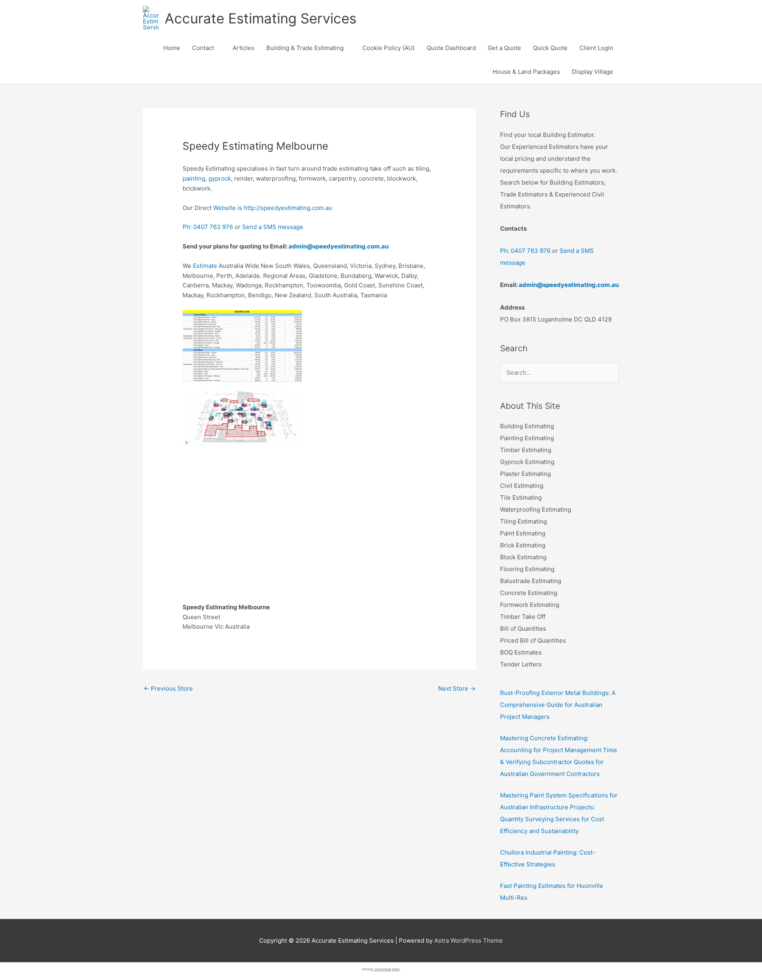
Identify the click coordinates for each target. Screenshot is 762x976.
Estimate (205, 266)
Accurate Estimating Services (260, 18)
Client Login (596, 48)
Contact (203, 48)
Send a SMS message (272, 227)
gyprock (219, 178)
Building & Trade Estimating (305, 48)
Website (224, 208)
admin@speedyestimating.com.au (339, 246)
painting (194, 178)
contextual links (387, 969)
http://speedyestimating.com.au (288, 208)
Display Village (592, 71)
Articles (243, 48)
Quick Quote (550, 48)
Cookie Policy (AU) (388, 48)
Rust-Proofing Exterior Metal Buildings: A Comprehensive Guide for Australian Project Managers (558, 704)
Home (172, 48)
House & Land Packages (526, 71)
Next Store (456, 688)
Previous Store (168, 688)
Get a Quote (504, 48)
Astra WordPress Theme (468, 940)
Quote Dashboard (451, 48)
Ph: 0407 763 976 (208, 227)
